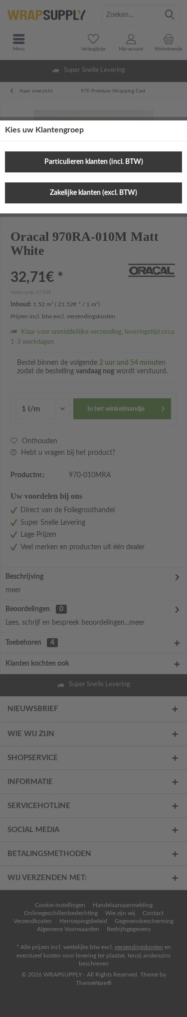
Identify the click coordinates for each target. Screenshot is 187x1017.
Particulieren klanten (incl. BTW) (93, 161)
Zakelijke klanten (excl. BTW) (93, 192)
